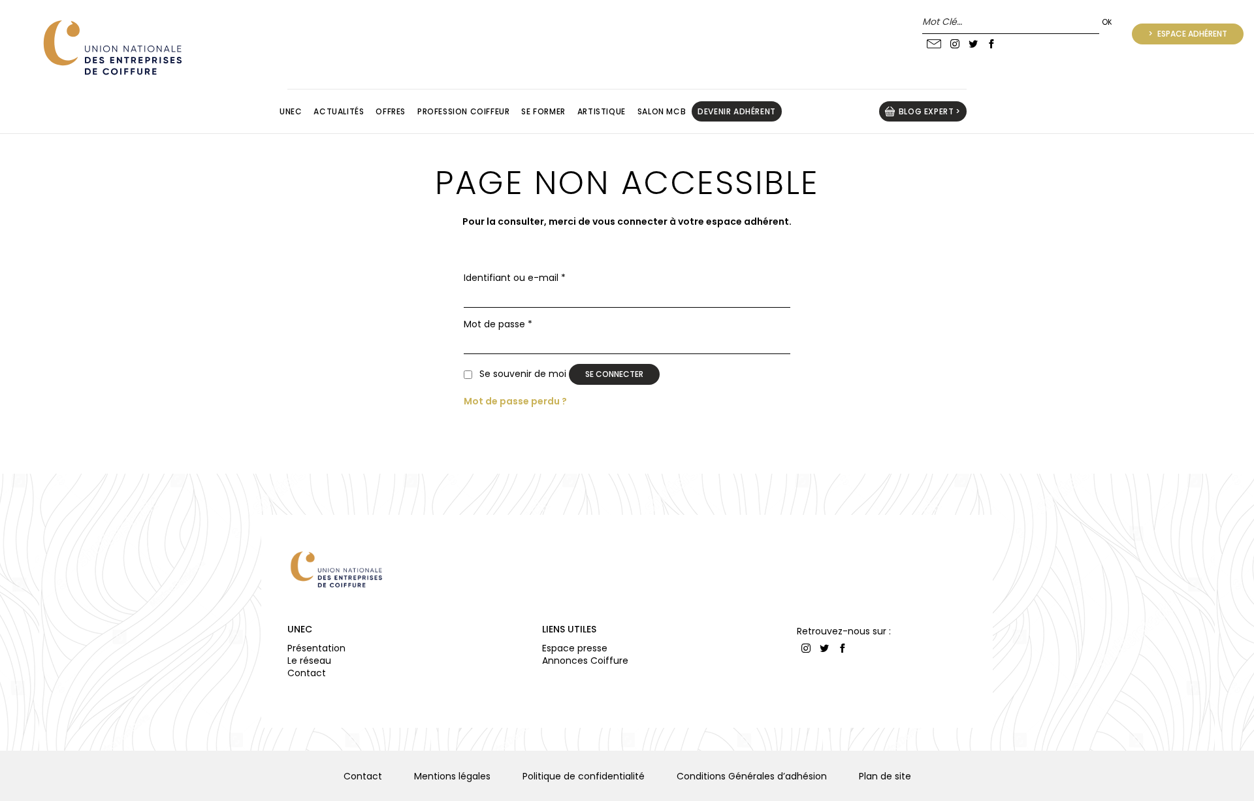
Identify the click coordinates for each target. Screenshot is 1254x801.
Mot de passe (498, 324)
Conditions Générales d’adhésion (752, 776)
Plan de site (885, 776)
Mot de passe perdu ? (515, 401)
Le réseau (309, 660)
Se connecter (614, 374)
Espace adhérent (1191, 33)
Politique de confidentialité (583, 776)
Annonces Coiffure (585, 660)
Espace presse (574, 648)
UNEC (299, 629)
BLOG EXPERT (926, 111)
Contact (306, 672)
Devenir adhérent (737, 111)
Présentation (316, 648)
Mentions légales (452, 776)
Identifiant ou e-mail (515, 278)
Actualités (339, 111)
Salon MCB (661, 111)
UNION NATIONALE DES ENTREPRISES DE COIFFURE (111, 47)
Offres (391, 111)
